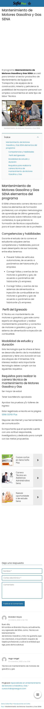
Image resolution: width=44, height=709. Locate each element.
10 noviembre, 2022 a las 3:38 (19, 661)
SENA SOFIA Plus (9, 414)
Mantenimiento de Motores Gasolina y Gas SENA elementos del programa (21, 145)
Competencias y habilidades (21, 152)
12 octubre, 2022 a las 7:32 (18, 620)
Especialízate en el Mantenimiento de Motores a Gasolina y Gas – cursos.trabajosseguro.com (21, 686)
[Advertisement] (22, 44)
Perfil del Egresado (16, 155)
